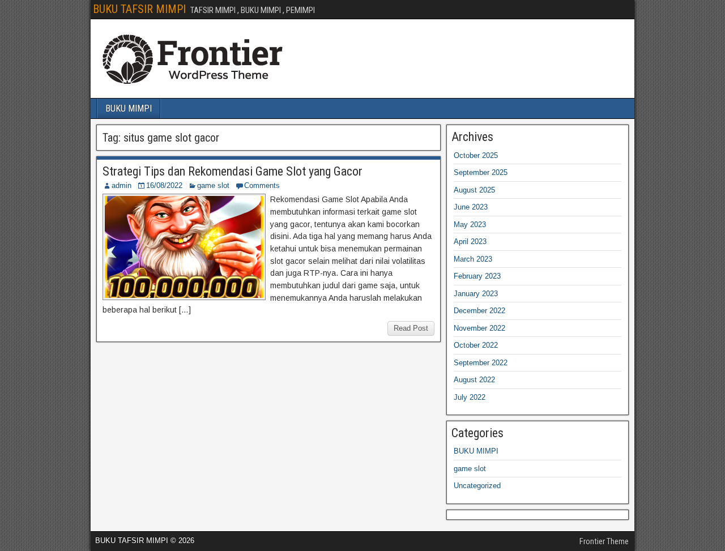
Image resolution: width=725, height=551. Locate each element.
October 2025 (476, 155)
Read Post (411, 328)
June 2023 (471, 207)
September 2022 (481, 362)
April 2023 (470, 241)
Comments (262, 185)
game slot (213, 185)
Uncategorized (477, 485)
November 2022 (479, 328)
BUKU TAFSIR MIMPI (139, 9)
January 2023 (476, 293)
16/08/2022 (164, 185)
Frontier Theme (604, 541)
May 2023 (470, 224)
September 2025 (481, 172)
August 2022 (474, 379)
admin (121, 185)
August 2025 (474, 190)
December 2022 (479, 310)
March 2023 (473, 259)
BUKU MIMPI (128, 108)
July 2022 (469, 397)
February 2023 (477, 276)
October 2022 (476, 345)
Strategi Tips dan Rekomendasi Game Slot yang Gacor (232, 171)
